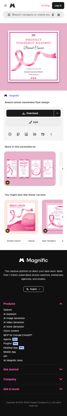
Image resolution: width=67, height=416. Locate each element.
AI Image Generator (14, 318)
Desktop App (13, 347)
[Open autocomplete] (7, 14)
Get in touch (11, 389)
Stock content (11, 330)
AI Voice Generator (13, 326)
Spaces (7, 309)
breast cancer (14, 241)
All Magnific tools (13, 360)
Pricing (45, 5)
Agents (10, 339)
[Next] (62, 168)
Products (9, 303)
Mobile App (9, 351)
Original (22, 29)
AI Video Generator (13, 322)
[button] (33, 289)
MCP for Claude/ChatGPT (17, 335)
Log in (58, 5)
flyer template (49, 241)
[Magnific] (33, 261)
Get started (10, 369)
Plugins (10, 343)
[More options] (51, 134)
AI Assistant (9, 314)
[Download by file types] (57, 113)
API (5, 356)
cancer (31, 241)
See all (31, 146)
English (33, 289)
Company (9, 379)
